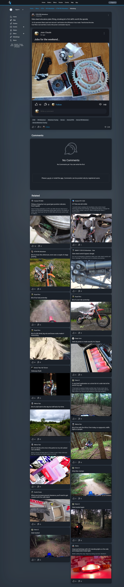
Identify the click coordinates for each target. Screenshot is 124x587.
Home (43, 2)
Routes (61, 2)
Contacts (16, 44)
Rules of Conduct (18, 46)
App (77, 2)
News (15, 40)
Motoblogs (16, 37)
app (62, 178)
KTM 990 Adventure (62, 8)
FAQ (12, 44)
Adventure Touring (53, 120)
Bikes (55, 2)
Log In (49, 178)
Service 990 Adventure (82, 120)
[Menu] (108, 15)
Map (72, 2)
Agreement (17, 45)
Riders (49, 2)
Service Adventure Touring (40, 122)
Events (67, 2)
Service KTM (70, 120)
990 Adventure (50, 8)
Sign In (113, 2)
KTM (42, 8)
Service (63, 120)
